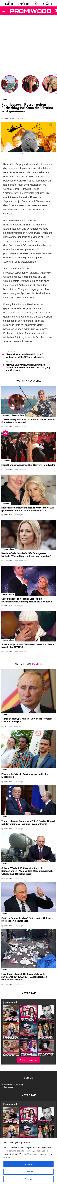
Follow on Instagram (28, 1060)
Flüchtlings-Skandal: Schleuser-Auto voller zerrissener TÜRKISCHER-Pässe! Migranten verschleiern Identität (24, 977)
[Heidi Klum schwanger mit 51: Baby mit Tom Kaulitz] (28, 447)
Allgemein (6, 415)
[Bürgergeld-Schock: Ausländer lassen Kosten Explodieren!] (28, 749)
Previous (1, 84)
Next (55, 84)
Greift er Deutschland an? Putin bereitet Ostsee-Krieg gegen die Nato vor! (26, 919)
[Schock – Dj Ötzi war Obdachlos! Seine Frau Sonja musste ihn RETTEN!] (28, 626)
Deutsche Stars (18, 415)
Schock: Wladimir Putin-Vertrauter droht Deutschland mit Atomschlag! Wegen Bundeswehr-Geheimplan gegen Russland (27, 871)
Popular (23, 4)
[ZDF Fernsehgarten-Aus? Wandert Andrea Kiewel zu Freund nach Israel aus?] (28, 401)
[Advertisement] (28, 44)
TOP (35, 4)
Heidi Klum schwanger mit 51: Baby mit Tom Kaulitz (30, 87)
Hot (5, 433)
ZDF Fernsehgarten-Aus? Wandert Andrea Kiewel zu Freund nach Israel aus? (9, 85)
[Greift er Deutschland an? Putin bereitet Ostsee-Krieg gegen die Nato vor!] (28, 897)
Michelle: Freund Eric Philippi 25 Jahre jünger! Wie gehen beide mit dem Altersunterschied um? (27, 509)
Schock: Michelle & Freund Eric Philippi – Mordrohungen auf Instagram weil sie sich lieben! (27, 600)
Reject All (28, 1179)
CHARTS (47, 4)
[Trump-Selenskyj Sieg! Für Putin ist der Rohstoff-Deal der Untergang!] (28, 691)
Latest (9, 4)
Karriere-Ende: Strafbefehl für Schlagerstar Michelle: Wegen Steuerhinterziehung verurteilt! (26, 555)
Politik (37, 664)
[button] (11, 1013)
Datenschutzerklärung (13, 1084)
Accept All (29, 1164)
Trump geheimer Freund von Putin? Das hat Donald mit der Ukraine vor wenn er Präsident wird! (28, 822)
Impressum (9, 1087)
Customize (28, 1172)
